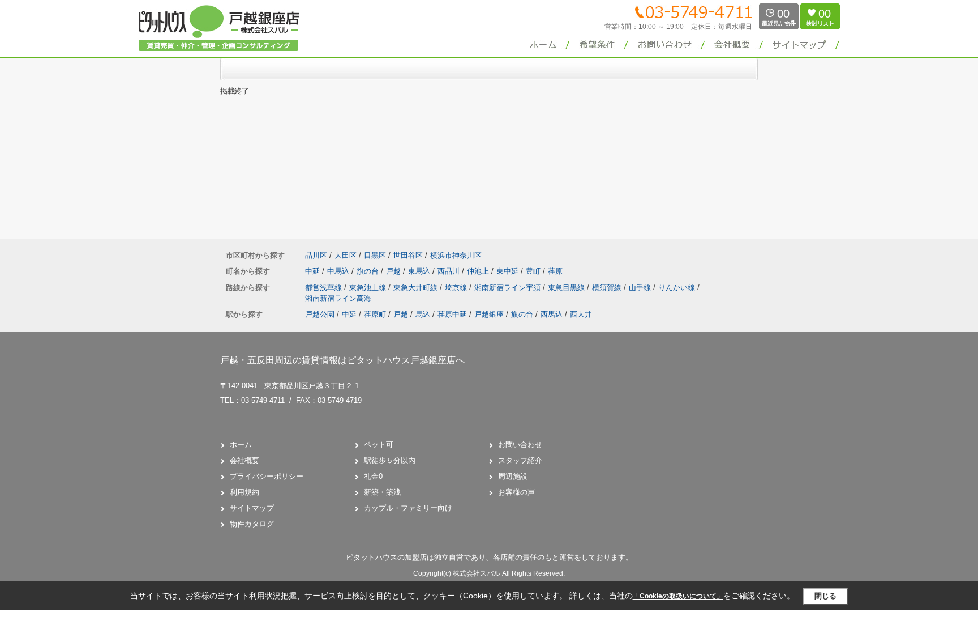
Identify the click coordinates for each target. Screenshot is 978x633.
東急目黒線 (567, 287)
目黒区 (375, 255)
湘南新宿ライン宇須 (508, 287)
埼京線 (457, 287)
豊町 (534, 271)
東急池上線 (368, 287)
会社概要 (244, 460)
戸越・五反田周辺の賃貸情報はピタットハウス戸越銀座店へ (342, 360)
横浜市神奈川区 (456, 255)
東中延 (508, 271)
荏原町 (375, 314)
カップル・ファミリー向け (408, 508)
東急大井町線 (416, 287)
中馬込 (339, 271)
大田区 (345, 255)
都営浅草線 (324, 287)
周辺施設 (512, 476)
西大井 (581, 314)
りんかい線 (677, 287)
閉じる (825, 596)
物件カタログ (252, 524)
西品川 (449, 271)
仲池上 (479, 271)
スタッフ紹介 (520, 460)
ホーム (241, 444)
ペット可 (378, 444)
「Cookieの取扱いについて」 (678, 596)
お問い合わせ (520, 444)
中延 (313, 271)
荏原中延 (452, 314)
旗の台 (369, 271)
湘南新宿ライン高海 (338, 298)
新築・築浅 (382, 492)
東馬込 (420, 271)
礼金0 (373, 476)
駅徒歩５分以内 (389, 460)
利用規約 (244, 492)
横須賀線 (608, 287)
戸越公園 (319, 314)
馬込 (422, 314)
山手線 (641, 287)
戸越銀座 (489, 314)
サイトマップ (252, 508)
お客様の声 (516, 492)
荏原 (555, 271)
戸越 (394, 271)
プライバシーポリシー (266, 476)
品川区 (316, 255)
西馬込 (552, 314)
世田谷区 (408, 255)
